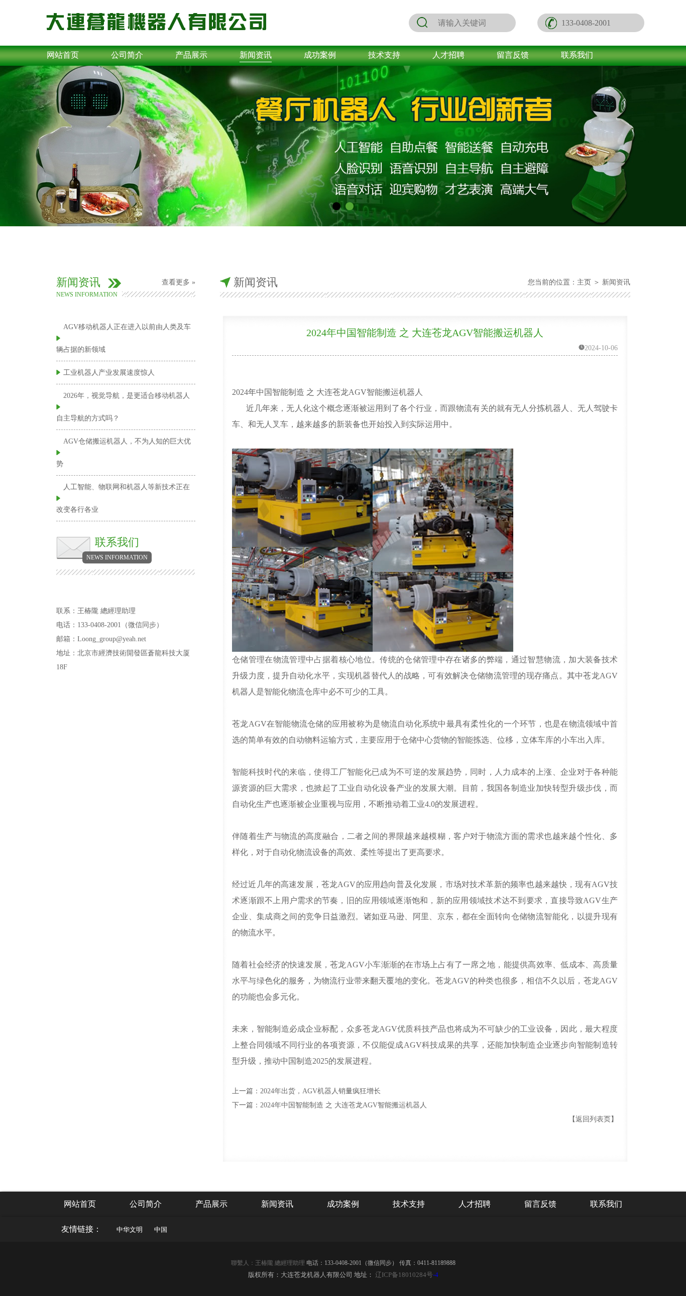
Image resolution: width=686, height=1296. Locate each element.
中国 (160, 1229)
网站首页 (63, 55)
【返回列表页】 (593, 1119)
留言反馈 (513, 55)
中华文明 (130, 1229)
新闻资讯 (256, 55)
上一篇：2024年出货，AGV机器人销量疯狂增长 (306, 1091)
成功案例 (320, 55)
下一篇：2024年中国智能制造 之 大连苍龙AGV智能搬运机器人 (329, 1105)
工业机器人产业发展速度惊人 (109, 372)
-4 (406, 1274)
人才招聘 (448, 55)
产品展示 (191, 55)
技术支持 (384, 55)
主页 (584, 282)
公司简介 (127, 55)
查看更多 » (178, 282)
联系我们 (577, 55)
